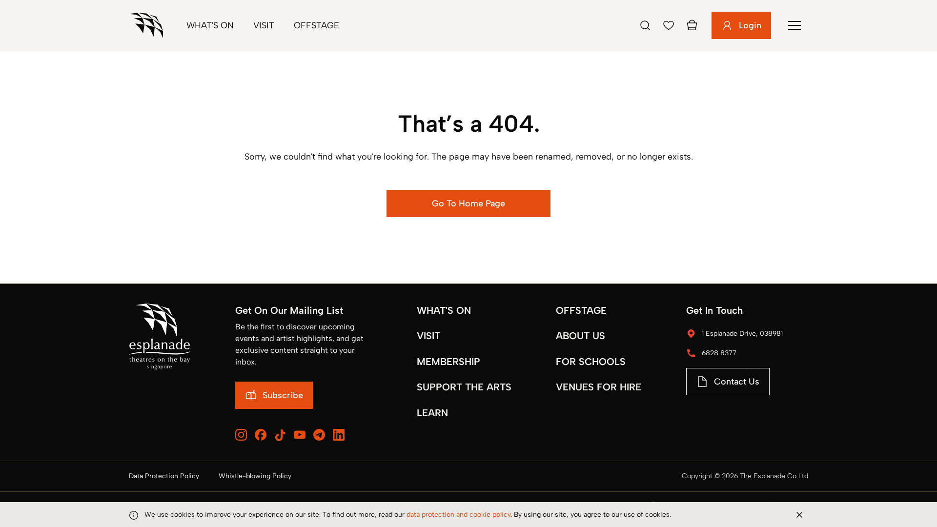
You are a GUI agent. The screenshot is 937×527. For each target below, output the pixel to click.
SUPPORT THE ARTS (464, 387)
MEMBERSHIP (448, 361)
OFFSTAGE (581, 310)
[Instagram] (241, 435)
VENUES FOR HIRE (598, 387)
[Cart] (692, 25)
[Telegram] (319, 435)
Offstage (316, 25)
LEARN (432, 413)
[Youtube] (300, 435)
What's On (210, 25)
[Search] (645, 25)
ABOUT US (580, 336)
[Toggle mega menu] (794, 25)
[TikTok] (280, 435)
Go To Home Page (468, 203)
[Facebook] (260, 435)
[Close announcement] (799, 515)
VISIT (428, 336)
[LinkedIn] (339, 435)
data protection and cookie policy (458, 514)
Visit (263, 25)
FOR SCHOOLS (591, 361)
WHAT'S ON (444, 310)
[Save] (668, 25)
